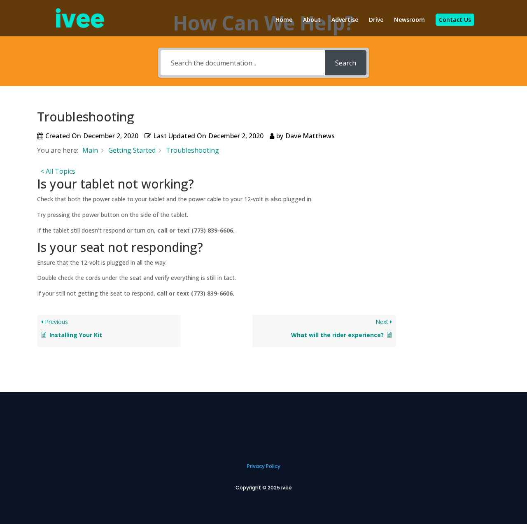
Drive (376, 20)
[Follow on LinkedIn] (238, 430)
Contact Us (455, 19)
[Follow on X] (271, 430)
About (312, 20)
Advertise (344, 20)
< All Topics (57, 171)
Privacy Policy (263, 466)
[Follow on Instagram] (255, 430)
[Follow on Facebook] (288, 430)
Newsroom (409, 20)
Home (283, 20)
